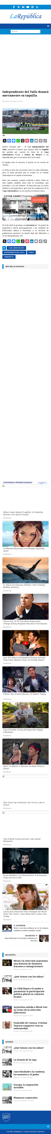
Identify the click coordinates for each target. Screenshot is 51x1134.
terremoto (9, 257)
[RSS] (37, 7)
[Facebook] (14, 7)
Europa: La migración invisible (26, 1086)
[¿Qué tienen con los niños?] (7, 978)
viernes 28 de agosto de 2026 (25, 1100)
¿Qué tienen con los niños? (29, 976)
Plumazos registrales (25, 1097)
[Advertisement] (25, 61)
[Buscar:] (25, 31)
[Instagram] (32, 7)
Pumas (31, 252)
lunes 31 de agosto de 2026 (24, 969)
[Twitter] (18, 7)
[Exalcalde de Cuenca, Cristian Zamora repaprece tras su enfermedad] (7, 1025)
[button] (47, 26)
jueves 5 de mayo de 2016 (14, 101)
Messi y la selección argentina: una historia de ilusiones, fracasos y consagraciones (31, 963)
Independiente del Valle (14, 252)
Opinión (9, 1042)
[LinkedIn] (23, 7)
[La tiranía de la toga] (7, 1061)
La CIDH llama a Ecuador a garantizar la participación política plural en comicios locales (29, 992)
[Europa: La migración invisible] (7, 1086)
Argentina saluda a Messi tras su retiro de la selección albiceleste (30, 1010)
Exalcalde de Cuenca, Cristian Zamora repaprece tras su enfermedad (30, 1025)
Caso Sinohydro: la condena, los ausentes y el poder (29, 1073)
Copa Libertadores (16, 248)
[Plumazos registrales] (7, 1099)
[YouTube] (28, 7)
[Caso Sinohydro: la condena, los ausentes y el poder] (7, 1073)
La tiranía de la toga (25, 1059)
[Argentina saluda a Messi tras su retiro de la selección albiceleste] (7, 1009)
